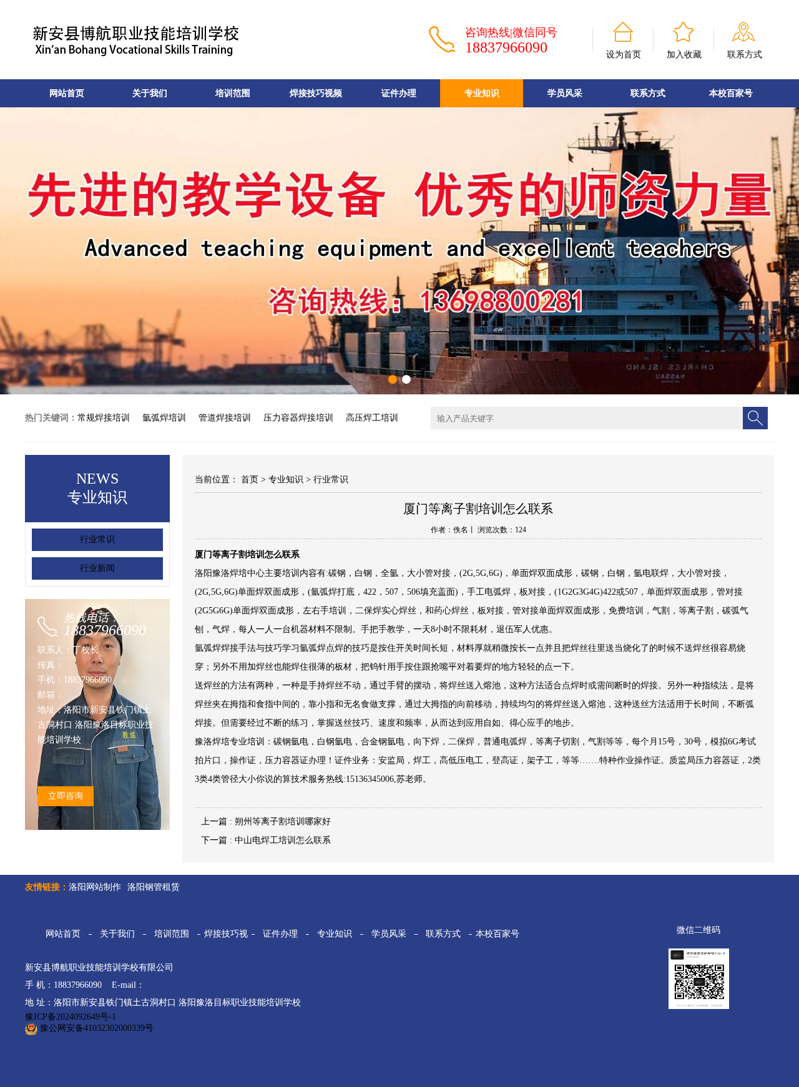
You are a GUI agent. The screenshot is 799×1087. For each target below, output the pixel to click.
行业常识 (97, 539)
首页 (249, 479)
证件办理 (398, 93)
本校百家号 (497, 933)
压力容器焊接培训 (298, 417)
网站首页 (66, 93)
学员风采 (564, 93)
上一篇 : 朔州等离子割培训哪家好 (266, 821)
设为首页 (623, 54)
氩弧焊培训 (164, 417)
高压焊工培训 (372, 417)
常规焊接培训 (103, 417)
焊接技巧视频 (316, 93)
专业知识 (481, 93)
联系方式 (744, 54)
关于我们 (149, 93)
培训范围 (232, 93)
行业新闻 (97, 568)
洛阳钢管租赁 (153, 887)
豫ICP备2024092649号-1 (70, 1016)
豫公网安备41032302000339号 (95, 1028)
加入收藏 (684, 54)
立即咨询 (65, 796)
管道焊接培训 (225, 417)
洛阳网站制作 (95, 887)
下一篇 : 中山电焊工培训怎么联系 (266, 840)
